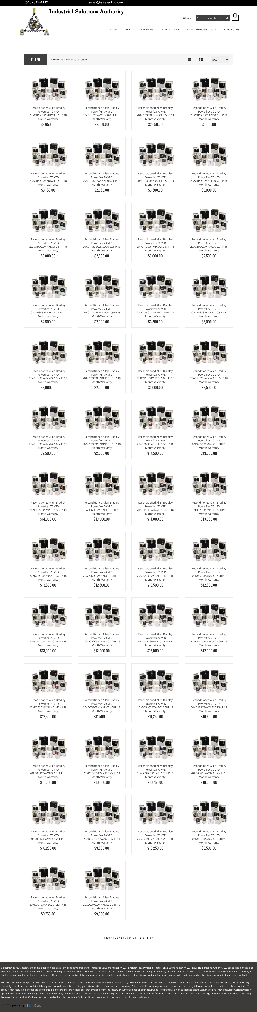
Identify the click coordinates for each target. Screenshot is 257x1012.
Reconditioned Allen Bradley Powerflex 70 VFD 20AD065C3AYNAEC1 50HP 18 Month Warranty (155, 442)
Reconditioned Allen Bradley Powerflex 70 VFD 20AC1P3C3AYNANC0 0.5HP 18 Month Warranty (101, 311)
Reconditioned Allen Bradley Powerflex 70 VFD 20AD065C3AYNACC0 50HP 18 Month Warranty (209, 508)
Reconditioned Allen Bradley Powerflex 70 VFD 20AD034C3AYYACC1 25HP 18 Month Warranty (155, 771)
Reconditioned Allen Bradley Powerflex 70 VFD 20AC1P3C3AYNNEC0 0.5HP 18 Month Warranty (209, 311)
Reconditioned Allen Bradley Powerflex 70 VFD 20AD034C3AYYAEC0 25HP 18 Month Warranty (209, 705)
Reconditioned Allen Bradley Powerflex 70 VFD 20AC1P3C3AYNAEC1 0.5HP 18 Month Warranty (155, 179)
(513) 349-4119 (36, 2)
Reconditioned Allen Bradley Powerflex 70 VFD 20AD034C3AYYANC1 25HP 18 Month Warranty (48, 837)
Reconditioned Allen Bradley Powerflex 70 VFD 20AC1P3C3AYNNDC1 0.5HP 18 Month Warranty (48, 376)
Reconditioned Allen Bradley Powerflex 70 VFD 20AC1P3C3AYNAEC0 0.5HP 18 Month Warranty (208, 179)
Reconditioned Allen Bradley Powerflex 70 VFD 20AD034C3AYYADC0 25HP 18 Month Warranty (101, 771)
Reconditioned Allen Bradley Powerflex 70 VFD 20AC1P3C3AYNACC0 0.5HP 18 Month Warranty (208, 245)
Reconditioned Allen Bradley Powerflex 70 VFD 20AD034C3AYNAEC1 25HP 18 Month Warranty (155, 837)
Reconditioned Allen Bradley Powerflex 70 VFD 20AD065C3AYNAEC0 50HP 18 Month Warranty (209, 442)
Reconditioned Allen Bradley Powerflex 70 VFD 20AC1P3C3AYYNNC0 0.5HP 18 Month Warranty (101, 179)
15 (149, 937)
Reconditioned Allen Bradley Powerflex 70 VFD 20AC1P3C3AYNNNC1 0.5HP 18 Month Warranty (48, 442)
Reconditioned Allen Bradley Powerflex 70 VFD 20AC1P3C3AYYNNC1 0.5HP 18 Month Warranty (48, 179)
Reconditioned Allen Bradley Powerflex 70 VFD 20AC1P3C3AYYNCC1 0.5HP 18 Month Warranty (155, 113)
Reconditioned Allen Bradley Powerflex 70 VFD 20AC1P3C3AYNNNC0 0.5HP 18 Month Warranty (102, 442)
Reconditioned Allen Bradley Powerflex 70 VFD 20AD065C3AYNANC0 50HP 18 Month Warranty (101, 574)
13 (142, 937)
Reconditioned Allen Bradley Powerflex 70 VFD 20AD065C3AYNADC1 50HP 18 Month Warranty (48, 508)
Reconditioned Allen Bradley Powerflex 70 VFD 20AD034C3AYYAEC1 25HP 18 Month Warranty (155, 705)
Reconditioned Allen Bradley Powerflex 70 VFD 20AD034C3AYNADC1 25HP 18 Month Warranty (48, 903)
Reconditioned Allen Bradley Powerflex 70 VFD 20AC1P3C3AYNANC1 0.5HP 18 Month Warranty (48, 311)
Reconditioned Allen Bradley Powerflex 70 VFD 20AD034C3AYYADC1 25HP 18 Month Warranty (48, 771)
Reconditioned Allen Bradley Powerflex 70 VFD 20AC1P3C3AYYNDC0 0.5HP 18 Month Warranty (101, 113)
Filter (35, 59)
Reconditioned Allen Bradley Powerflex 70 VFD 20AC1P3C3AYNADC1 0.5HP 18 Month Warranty (48, 245)
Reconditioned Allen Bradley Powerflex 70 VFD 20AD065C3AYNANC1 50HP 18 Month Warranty (48, 574)
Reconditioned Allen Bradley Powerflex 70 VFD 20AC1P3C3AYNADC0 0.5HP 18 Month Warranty (102, 245)
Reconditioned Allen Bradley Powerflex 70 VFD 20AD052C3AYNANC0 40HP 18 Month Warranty (101, 705)
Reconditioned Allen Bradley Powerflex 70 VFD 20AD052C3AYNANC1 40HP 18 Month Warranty (48, 705)
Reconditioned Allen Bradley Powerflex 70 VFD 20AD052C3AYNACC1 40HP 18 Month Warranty (155, 639)
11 (136, 937)
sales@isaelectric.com (106, 2)
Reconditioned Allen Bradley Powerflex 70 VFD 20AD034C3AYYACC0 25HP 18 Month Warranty (209, 771)
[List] (201, 59)
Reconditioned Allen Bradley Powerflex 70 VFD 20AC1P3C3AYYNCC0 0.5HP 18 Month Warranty (208, 113)
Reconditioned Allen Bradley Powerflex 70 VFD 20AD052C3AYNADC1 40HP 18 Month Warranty (48, 639)
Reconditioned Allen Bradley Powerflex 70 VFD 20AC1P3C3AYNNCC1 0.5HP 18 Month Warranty (155, 376)
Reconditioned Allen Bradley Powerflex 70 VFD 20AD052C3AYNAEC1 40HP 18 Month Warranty (155, 574)
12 (139, 937)
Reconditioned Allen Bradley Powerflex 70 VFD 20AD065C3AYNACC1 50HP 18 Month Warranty (155, 508)
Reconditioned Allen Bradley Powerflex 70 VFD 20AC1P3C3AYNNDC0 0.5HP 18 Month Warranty (102, 376)
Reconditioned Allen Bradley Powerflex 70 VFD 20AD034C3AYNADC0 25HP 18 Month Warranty (101, 903)
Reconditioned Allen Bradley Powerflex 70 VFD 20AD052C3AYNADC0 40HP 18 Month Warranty (101, 639)
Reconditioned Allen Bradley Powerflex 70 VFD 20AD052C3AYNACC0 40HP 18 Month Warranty (209, 639)
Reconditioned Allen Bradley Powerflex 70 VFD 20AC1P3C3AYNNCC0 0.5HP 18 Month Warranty (209, 376)
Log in (188, 18)
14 (146, 937)
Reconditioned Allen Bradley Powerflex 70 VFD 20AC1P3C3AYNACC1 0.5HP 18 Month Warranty (155, 245)
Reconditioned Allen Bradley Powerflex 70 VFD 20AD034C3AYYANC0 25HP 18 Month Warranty (101, 837)
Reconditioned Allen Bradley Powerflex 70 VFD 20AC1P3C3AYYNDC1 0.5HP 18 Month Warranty (48, 113)
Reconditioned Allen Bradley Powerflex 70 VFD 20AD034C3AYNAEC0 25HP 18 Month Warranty (209, 837)
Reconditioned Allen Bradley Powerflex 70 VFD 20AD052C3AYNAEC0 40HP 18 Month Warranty (209, 574)
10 (132, 937)
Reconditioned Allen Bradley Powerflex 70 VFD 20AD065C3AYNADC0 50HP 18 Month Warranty (101, 508)
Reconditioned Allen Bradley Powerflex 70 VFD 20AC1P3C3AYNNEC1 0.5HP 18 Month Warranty (155, 311)
